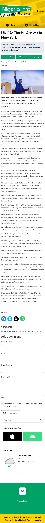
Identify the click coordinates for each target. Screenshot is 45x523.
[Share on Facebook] (3, 318)
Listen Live (34, 25)
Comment (5, 377)
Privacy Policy (22, 501)
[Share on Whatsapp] (22, 318)
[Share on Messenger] (9, 318)
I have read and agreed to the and (23, 404)
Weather (7, 450)
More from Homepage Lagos (30, 57)
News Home (9, 57)
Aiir (38, 520)
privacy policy (32, 403)
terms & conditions (11, 406)
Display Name (7, 341)
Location (5, 353)
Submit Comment (10, 413)
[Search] (41, 419)
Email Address (7, 365)
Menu (12, 25)
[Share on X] (16, 318)
